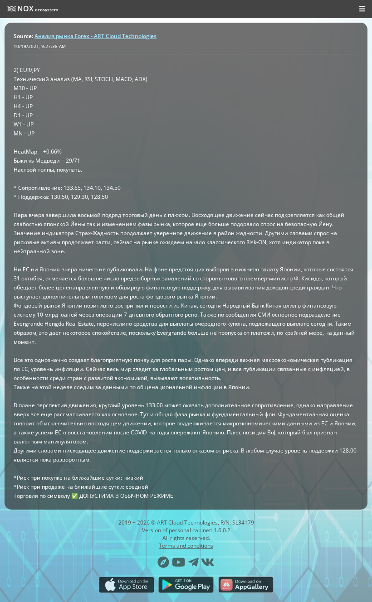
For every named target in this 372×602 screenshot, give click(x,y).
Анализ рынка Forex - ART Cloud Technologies (95, 36)
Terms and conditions (186, 545)
